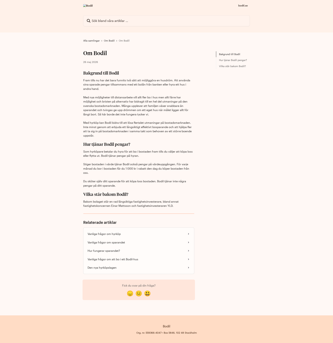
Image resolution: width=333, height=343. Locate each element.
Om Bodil (109, 40)
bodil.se (243, 5)
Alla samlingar (91, 40)
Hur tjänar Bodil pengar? (233, 60)
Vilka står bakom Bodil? (232, 66)
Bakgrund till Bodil (229, 54)
